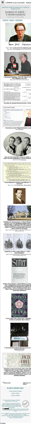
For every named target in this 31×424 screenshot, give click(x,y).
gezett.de (18, 49)
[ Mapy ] (18, 393)
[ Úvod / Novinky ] (13, 391)
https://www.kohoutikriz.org (15, 417)
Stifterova (18, 78)
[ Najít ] (13, 395)
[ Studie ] (20, 391)
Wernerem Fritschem (11, 77)
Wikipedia (21, 129)
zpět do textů (7, 382)
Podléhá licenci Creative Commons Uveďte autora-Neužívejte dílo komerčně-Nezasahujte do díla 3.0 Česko (16, 410)
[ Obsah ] (13, 393)
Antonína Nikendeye (19, 375)
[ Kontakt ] (17, 395)
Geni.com (24, 159)
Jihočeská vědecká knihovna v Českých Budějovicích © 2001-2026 (11, 401)
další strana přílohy (26, 383)
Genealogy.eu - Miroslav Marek (24, 185)
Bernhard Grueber (21, 223)
